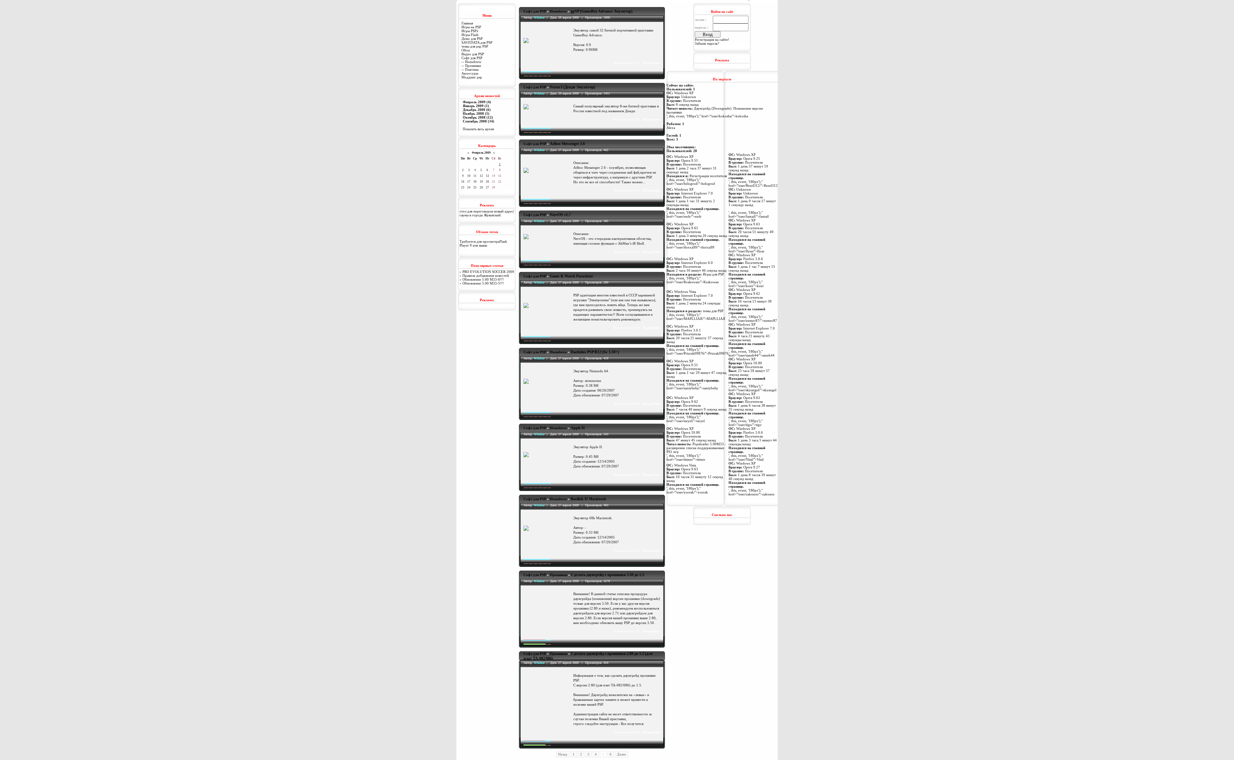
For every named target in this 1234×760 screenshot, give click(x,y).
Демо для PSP (472, 39)
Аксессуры (469, 73)
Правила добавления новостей (485, 275)
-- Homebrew (471, 62)
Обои (465, 50)
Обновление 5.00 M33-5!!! (483, 283)
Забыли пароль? (707, 43)
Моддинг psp (471, 77)
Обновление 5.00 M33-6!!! (483, 279)
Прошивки (558, 575)
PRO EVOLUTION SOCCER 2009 (488, 272)
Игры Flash (469, 35)
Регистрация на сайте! (712, 39)
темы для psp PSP (474, 46)
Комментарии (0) (626, 63)
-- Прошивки (471, 66)
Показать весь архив (478, 129)
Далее (621, 754)
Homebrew (558, 11)
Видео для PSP (472, 54)
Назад (562, 754)
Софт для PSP (471, 58)
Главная (467, 23)
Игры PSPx (469, 31)
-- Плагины (469, 69)
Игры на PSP (471, 27)
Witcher (539, 17)
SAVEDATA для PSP (476, 42)
